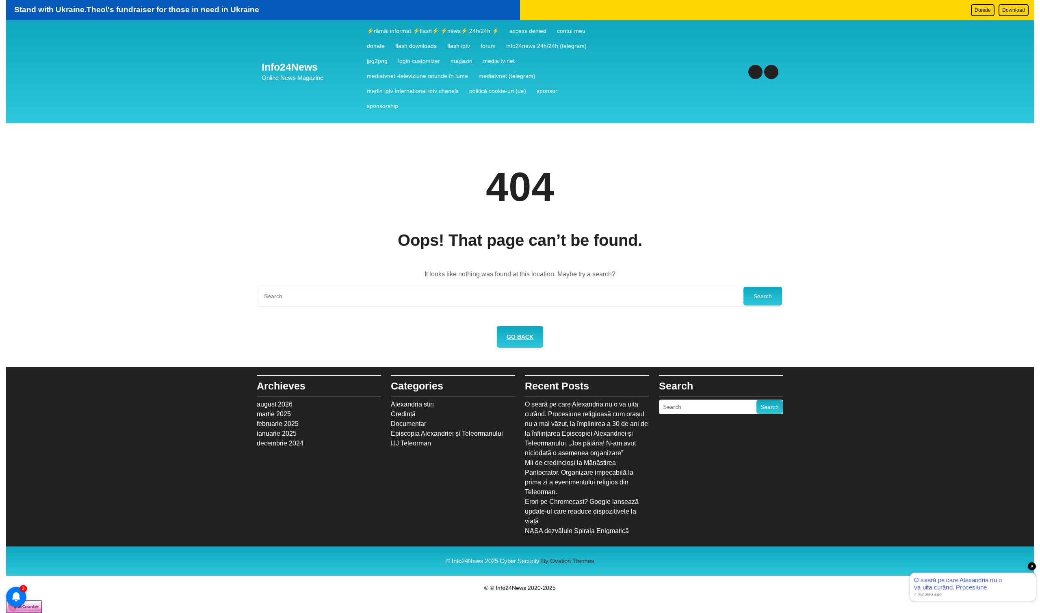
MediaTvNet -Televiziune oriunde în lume (417, 76)
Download (1013, 10)
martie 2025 (274, 414)
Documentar (408, 423)
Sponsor (547, 91)
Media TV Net (499, 61)
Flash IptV (458, 46)
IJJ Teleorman (411, 443)
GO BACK (520, 336)
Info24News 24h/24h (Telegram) (546, 46)
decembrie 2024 (280, 443)
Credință (403, 414)
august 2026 (274, 404)
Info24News (290, 67)
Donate (983, 10)
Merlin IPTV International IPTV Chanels (413, 91)
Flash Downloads (416, 46)
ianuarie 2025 (277, 433)
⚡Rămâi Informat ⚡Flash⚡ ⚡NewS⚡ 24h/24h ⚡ (433, 31)
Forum (488, 46)
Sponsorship (382, 106)
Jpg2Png (377, 61)
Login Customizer (419, 61)
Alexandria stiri (412, 404)
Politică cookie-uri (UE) (497, 91)
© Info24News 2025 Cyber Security (520, 560)
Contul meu (571, 31)
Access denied (527, 31)
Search (763, 296)
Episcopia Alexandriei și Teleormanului (447, 433)
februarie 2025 (278, 423)
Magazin (461, 61)
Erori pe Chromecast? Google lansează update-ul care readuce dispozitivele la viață (582, 511)
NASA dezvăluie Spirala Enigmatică (577, 530)
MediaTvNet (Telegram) (507, 76)
